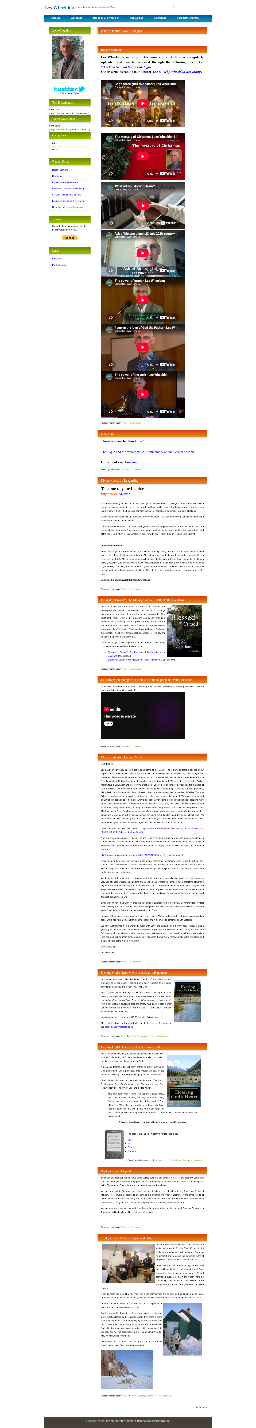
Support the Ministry (188, 18)
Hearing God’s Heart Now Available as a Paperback (134, 972)
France (130, 1147)
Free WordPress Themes (130, 1421)
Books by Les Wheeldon (106, 18)
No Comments (135, 423)
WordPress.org (161, 1421)
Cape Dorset (150, 1396)
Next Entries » (200, 1407)
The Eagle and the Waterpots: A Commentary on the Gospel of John (147, 452)
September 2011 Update (116, 1171)
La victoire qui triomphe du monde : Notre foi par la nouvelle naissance (146, 679)
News (123, 423)
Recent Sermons (111, 49)
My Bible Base (59, 265)
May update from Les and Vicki (121, 757)
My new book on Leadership (119, 480)
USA (129, 1140)
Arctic (134, 1396)
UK (128, 1143)
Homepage (54, 18)
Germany (131, 1151)
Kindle (184, 1160)
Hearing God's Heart (145, 1036)
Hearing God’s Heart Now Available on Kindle (131, 1047)
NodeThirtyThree (106, 1421)
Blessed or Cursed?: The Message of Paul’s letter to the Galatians (142, 600)
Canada (141, 1396)
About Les (76, 18)
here (156, 1017)
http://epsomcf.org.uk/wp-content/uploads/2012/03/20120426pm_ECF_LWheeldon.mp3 (142, 855)
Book (134, 1036)
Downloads (160, 18)
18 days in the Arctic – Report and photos (127, 1238)
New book (107, 433)
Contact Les (136, 18)
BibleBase (57, 259)
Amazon (131, 462)
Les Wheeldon (59, 7)
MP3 (54, 143)
